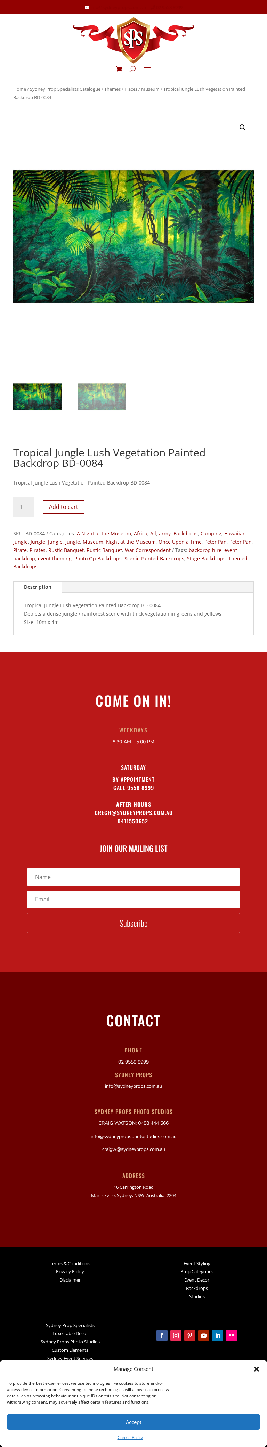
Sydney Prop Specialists (70, 1325)
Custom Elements (70, 1350)
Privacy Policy (70, 1271)
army (165, 533)
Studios (197, 1296)
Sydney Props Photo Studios (70, 1342)
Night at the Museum (131, 541)
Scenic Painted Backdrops (154, 558)
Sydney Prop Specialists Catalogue (65, 89)
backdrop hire (205, 550)
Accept (133, 1421)
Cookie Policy (130, 1437)
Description (37, 587)
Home (19, 89)
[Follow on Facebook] (162, 1335)
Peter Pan (215, 541)
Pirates (38, 550)
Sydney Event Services (70, 1358)
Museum (150, 89)
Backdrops (185, 533)
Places (130, 89)
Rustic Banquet (66, 550)
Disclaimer (70, 1280)
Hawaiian (235, 533)
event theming (55, 558)
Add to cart (63, 507)
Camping (211, 533)
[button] (256, 1369)
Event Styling (197, 1263)
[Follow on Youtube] (203, 1335)
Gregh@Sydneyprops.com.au (134, 812)
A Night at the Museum (104, 533)
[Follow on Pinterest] (189, 1335)
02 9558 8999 (169, 7)
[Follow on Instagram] (175, 1335)
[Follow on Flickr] (231, 1335)
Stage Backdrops (206, 558)
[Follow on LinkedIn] (217, 1335)
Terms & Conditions (70, 1263)
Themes (112, 89)
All (153, 533)
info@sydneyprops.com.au (118, 7)
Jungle (20, 541)
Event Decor (196, 1280)
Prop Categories (196, 1271)
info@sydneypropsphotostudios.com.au (134, 1136)
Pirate (20, 550)
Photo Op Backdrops (98, 558)
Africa (140, 533)
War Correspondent (148, 550)
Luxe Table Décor (70, 1333)
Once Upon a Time (180, 541)
